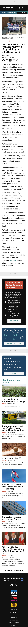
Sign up (22, 12)
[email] (14, 60)
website (13, 260)
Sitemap (14, 625)
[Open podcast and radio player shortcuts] (19, 8)
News (12, 41)
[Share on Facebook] (3, 60)
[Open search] (23, 8)
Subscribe (14, 373)
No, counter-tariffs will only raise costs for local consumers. (14, 315)
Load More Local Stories (14, 570)
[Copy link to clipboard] (17, 60)
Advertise (14, 617)
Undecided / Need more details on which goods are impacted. (13, 308)
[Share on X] (7, 60)
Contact (14, 610)
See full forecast (14, 344)
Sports (4, 460)
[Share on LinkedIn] (10, 60)
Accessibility (14, 612)
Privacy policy (14, 622)
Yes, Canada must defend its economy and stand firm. (13, 302)
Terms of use (14, 620)
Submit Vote (14, 321)
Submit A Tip (14, 615)
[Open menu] (26, 8)
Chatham (5, 41)
